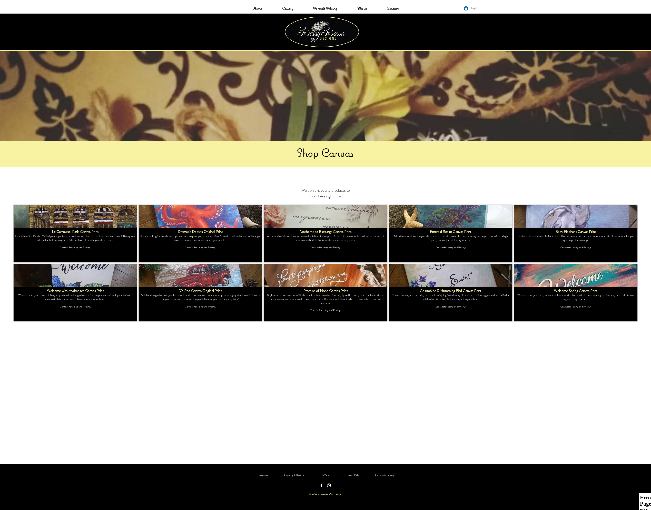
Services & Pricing (384, 475)
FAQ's (325, 475)
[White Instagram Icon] (329, 485)
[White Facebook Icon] (321, 485)
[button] (75, 233)
